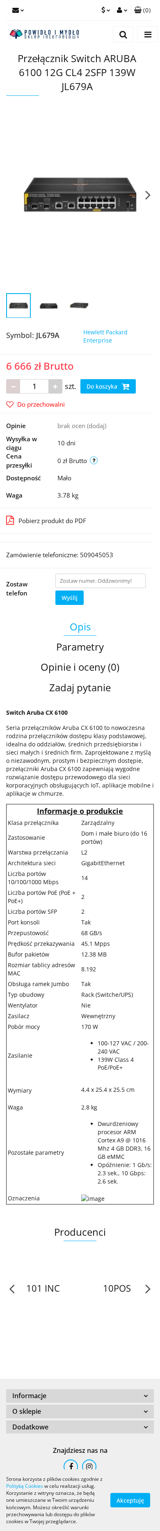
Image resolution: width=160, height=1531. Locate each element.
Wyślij (70, 598)
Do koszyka (103, 386)
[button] (142, 10)
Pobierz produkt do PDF (52, 521)
